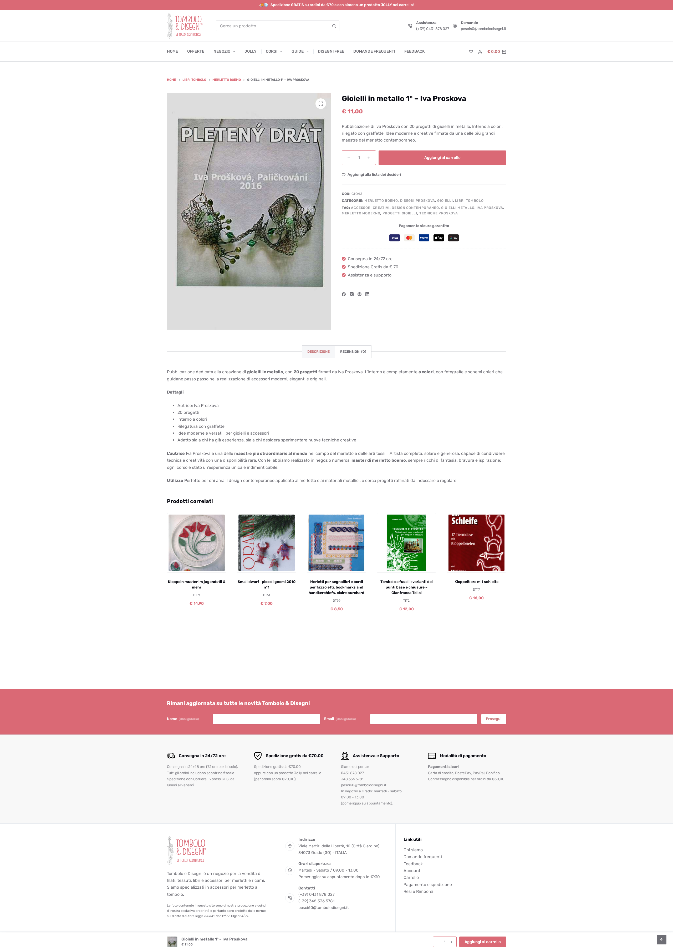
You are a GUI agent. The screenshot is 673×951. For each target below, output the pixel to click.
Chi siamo (413, 849)
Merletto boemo (381, 201)
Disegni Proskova (417, 201)
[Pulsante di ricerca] (334, 26)
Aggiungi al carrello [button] (483, 941)
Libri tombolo (469, 201)
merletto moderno (361, 213)
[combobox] (272, 26)
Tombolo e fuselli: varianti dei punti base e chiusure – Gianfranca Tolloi (406, 587)
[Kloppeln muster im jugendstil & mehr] (196, 542)
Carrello (411, 877)
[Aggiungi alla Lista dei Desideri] (196, 565)
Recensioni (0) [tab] (353, 352)
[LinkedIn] (367, 294)
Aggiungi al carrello (442, 157)
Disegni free (331, 51)
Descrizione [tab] (318, 352)
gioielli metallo (458, 207)
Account (412, 870)
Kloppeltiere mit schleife (476, 582)
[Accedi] (480, 52)
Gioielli (445, 201)
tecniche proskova (438, 213)
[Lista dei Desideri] (471, 52)
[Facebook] (344, 294)
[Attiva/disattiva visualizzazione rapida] (213, 565)
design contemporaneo (415, 207)
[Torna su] (661, 939)
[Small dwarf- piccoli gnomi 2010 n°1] (266, 542)
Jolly (250, 51)
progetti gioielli (400, 213)
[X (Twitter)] (352, 294)
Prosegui (494, 719)
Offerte (195, 51)
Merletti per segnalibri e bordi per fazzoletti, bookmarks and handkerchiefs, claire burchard (336, 587)
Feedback (414, 51)
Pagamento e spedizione (428, 884)
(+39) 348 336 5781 (316, 901)
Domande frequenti (374, 51)
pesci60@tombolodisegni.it (483, 29)
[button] (179, 565)
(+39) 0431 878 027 (432, 29)
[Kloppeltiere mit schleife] (476, 542)
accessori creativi (370, 207)
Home (172, 51)
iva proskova (490, 207)
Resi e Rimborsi (418, 891)
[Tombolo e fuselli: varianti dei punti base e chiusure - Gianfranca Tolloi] (406, 542)
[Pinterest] (359, 294)
